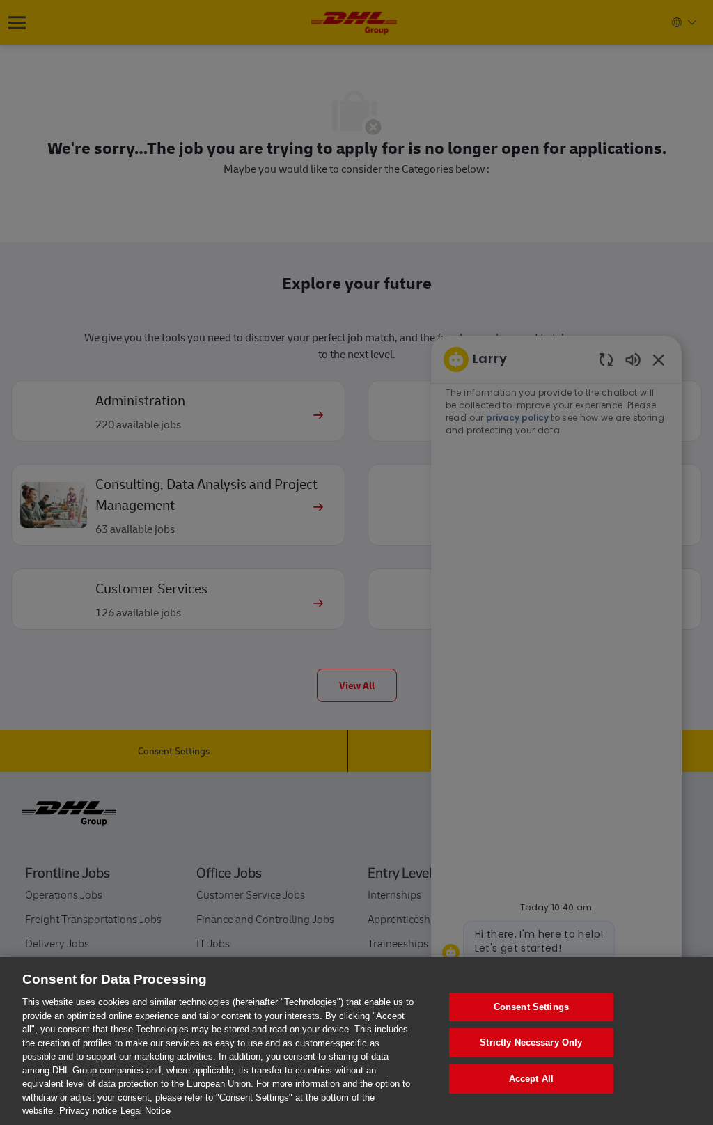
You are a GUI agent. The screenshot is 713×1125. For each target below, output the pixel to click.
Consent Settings (531, 1007)
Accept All (531, 1078)
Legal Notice (145, 1110)
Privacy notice (88, 1110)
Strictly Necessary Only (531, 1042)
